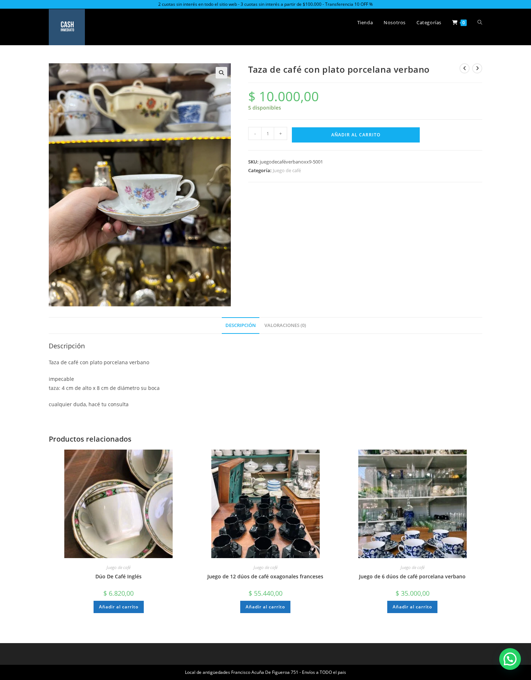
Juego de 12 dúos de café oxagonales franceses (265, 576)
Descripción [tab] (240, 325)
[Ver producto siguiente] (477, 68)
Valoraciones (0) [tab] (285, 325)
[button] (221, 72)
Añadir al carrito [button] (118, 607)
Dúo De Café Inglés (118, 576)
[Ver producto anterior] (464, 68)
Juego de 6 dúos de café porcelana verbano (412, 576)
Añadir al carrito (355, 135)
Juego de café (287, 170)
